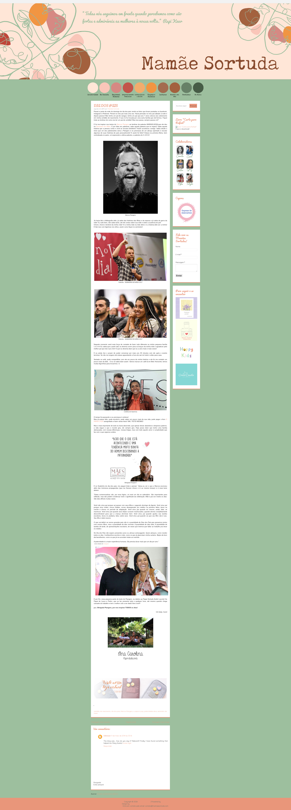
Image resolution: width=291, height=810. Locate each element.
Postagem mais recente (101, 722)
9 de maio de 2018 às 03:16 (121, 736)
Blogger (164, 802)
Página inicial (131, 722)
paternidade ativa (150, 711)
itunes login (127, 743)
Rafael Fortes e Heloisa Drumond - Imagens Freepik (149, 804)
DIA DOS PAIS (106, 105)
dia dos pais (115, 711)
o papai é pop (138, 711)
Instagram (106, 543)
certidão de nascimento (102, 711)
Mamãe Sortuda (113, 109)
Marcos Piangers (123, 124)
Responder (108, 746)
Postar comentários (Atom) (107, 794)
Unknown (107, 736)
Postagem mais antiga (160, 722)
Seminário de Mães (103, 126)
